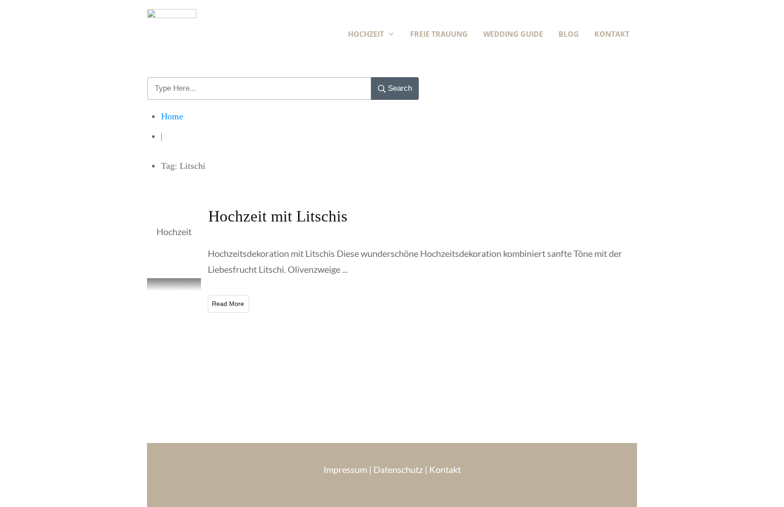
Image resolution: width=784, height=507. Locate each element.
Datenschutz (398, 469)
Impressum (346, 469)
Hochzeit (174, 231)
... (345, 269)
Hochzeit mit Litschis (278, 216)
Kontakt (445, 469)
